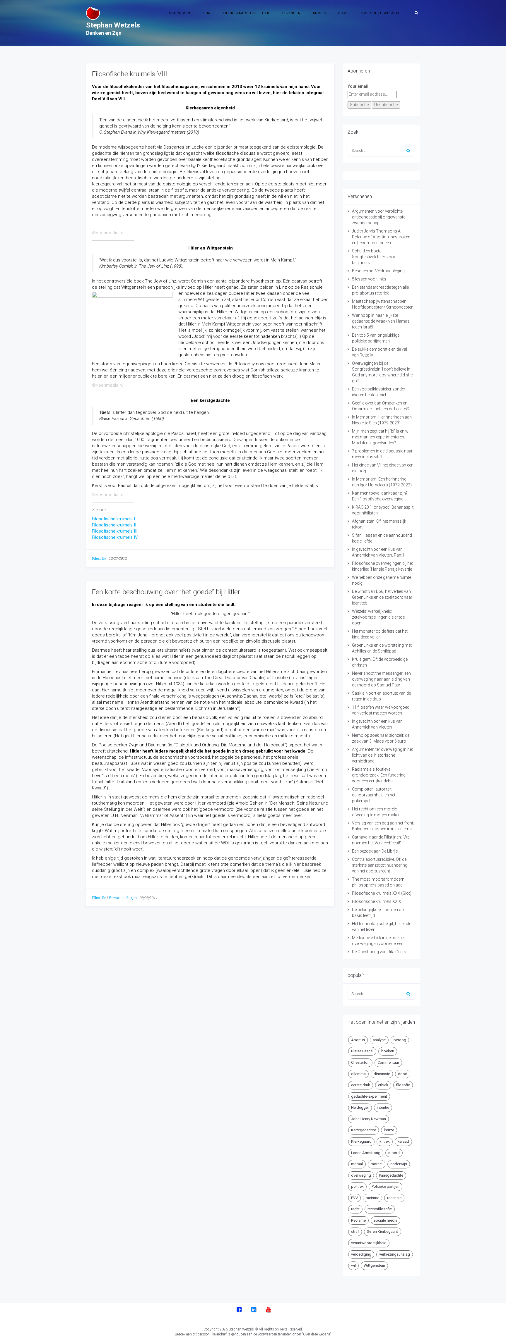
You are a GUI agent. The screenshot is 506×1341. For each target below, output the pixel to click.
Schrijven (179, 13)
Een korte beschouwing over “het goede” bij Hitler (166, 592)
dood (402, 1074)
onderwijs (398, 1164)
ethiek (383, 1085)
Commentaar (388, 1062)
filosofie (403, 1085)
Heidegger (360, 1107)
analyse (379, 1040)
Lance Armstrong (365, 1153)
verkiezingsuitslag (394, 1254)
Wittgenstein (374, 1265)
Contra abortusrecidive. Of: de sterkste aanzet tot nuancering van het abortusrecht (379, 865)
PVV (354, 1198)
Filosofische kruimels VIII (130, 74)
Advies (319, 13)
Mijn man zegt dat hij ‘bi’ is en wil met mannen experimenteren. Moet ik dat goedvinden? (381, 437)
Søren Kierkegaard (382, 1231)
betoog (400, 1040)
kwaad (403, 1141)
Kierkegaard (361, 1141)
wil (353, 1265)
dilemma (358, 1074)
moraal (357, 1164)
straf (355, 1231)
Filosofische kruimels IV (115, 537)
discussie (382, 1074)
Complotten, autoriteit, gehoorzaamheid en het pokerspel (373, 795)
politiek (357, 1186)
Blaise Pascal (362, 1051)
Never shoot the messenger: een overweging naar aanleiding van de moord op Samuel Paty (381, 679)
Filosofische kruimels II (114, 525)
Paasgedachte (391, 1175)
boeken (387, 1051)
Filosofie (99, 559)
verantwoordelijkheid (369, 1243)
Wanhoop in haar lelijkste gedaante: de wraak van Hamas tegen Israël (381, 321)
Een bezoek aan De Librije (375, 851)
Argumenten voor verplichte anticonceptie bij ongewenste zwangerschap (378, 217)
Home (343, 13)
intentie (383, 1107)
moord (394, 1153)
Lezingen (291, 13)
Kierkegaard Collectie (247, 13)
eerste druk (360, 1085)
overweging (361, 1175)
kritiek (385, 1141)
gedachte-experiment (369, 1096)
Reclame (358, 1220)
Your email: (359, 86)
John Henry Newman (368, 1119)
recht (355, 1209)
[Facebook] (239, 1310)
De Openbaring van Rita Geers (379, 951)
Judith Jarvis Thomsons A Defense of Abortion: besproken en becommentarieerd (381, 237)
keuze (389, 1130)
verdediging (361, 1254)
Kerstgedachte (363, 1130)
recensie (394, 1198)
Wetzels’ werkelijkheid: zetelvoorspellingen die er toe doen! (378, 617)
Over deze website (380, 13)
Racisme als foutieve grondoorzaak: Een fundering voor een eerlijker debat (379, 775)
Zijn (206, 13)
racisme (372, 1198)
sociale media (385, 1220)
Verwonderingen (123, 898)
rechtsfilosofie (379, 1209)
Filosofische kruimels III (114, 531)
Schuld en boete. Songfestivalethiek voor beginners (373, 257)
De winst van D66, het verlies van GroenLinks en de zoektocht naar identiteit (382, 597)
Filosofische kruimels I (113, 518)
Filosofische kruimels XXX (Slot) (381, 893)
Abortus (358, 1040)
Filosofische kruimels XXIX (376, 901)
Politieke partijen (385, 1186)
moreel (376, 1164)
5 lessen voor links (369, 279)
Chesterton (360, 1062)
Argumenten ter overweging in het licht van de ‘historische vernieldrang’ (382, 755)
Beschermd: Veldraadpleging (378, 270)
